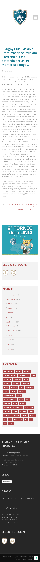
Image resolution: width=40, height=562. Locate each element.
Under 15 (9, 340)
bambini (18, 371)
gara (33, 375)
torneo (24, 415)
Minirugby (11, 326)
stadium (7, 415)
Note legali (17, 559)
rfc (27, 399)
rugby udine (29, 407)
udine (11, 423)
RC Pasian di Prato (10, 399)
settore (23, 411)
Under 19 (9, 349)
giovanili (16, 383)
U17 (26, 419)
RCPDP (21, 399)
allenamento (8, 371)
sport (31, 411)
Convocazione (24, 375)
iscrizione (25, 383)
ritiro (15, 403)
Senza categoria (11, 295)
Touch (8, 317)
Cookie (30, 559)
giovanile (7, 383)
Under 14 (11, 303)
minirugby (29, 387)
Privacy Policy (7, 481)
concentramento (10, 375)
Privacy (24, 559)
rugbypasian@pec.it (11, 462)
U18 (31, 419)
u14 (10, 419)
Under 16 (11, 308)
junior (6, 387)
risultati (7, 403)
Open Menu (35, 17)
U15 (15, 419)
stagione (16, 415)
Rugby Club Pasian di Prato (13, 407)
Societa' (11, 335)
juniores (14, 387)
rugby (22, 403)
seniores (7, 411)
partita (21, 391)
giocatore (7, 379)
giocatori (17, 379)
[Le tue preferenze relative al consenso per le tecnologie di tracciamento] (36, 558)
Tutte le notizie (10, 322)
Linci (21, 387)
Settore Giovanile (11, 299)
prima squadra (9, 395)
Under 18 (11, 313)
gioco (26, 379)
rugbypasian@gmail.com (15, 460)
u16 (21, 419)
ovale (6, 391)
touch (32, 415)
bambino (27, 371)
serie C (15, 411)
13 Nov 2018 (8, 71)
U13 (5, 419)
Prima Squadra (13, 330)
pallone (13, 391)
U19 (5, 423)
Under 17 (9, 344)
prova (19, 395)
